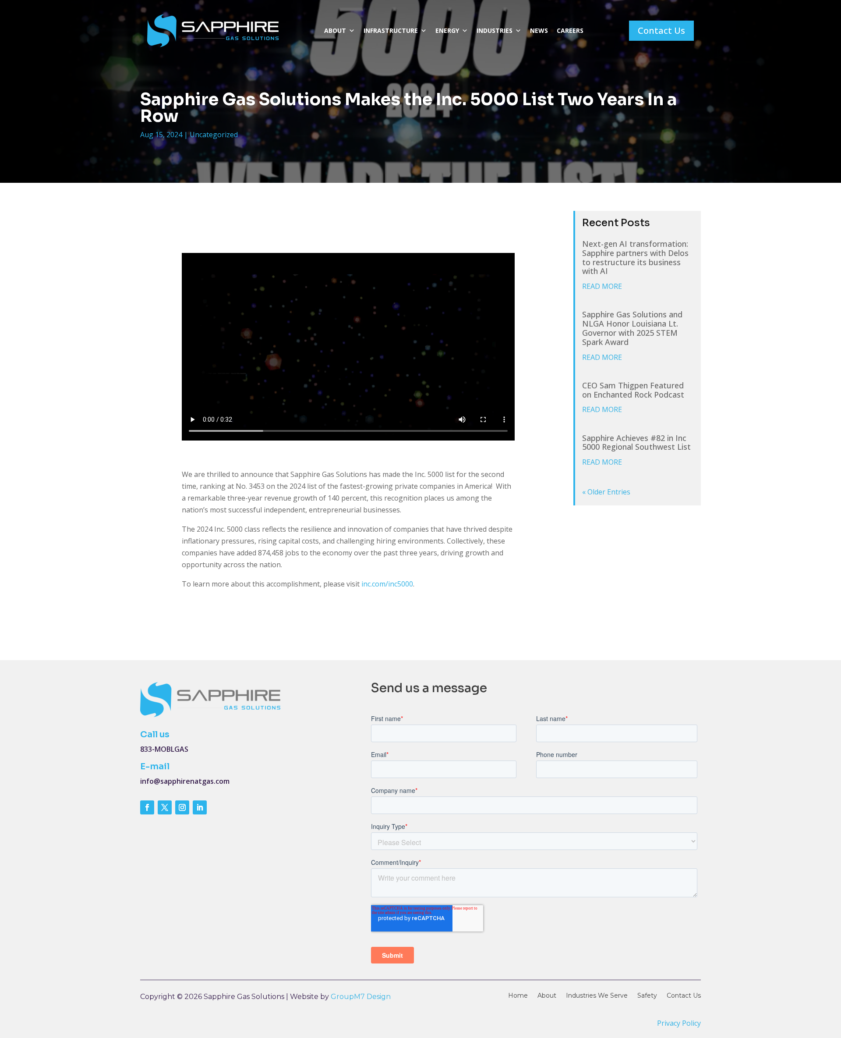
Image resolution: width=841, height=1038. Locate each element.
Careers (570, 30)
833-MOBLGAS (164, 749)
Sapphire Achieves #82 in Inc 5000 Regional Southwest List (636, 442)
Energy (447, 30)
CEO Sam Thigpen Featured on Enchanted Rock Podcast (633, 390)
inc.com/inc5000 (387, 584)
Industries (494, 30)
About (335, 30)
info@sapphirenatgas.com (185, 781)
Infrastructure (391, 30)
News (539, 30)
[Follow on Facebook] (147, 807)
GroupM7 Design (361, 996)
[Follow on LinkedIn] (200, 807)
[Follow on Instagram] (182, 807)
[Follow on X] (165, 807)
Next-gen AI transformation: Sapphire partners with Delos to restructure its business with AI (635, 257)
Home (518, 995)
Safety (647, 995)
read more (602, 286)
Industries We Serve (597, 995)
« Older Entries (606, 492)
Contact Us (661, 30)
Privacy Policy (679, 1023)
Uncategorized (214, 134)
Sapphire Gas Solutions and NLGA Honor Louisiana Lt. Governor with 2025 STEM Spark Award (632, 328)
